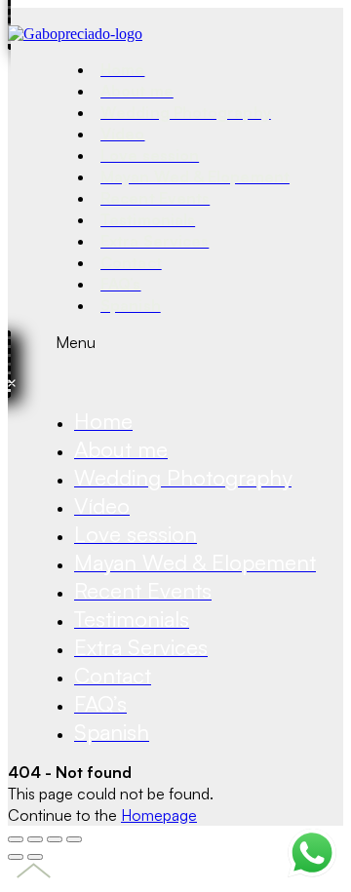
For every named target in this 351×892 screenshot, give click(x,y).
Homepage (159, 815)
